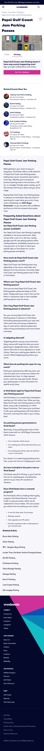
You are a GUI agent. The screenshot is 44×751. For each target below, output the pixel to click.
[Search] (38, 7)
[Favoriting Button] (40, 19)
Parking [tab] (17, 55)
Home (4, 12)
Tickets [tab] (7, 55)
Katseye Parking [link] (9, 574)
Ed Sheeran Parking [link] (10, 563)
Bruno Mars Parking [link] (10, 536)
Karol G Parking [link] (9, 579)
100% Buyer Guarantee (25, 2)
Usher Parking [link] (8, 542)
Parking (20, 12)
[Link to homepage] (22, 7)
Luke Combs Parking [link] (11, 585)
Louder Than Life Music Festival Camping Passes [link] (22, 553)
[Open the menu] (3, 6)
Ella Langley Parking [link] (11, 590)
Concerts (11, 12)
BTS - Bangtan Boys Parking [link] (14, 547)
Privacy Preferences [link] (10, 734)
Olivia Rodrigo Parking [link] (12, 569)
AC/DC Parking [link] (9, 558)
